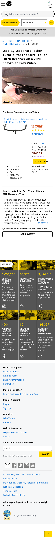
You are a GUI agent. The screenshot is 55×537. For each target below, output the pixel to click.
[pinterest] (20, 465)
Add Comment (27, 234)
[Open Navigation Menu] (3, 3)
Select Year (28, 22)
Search (6, 436)
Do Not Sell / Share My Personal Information (25, 482)
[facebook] (14, 465)
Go (51, 23)
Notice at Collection (13, 486)
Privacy (5, 456)
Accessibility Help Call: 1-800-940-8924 (22, 474)
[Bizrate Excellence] (7, 515)
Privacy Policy (10, 478)
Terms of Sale (10, 490)
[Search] (6, 14)
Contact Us (8, 383)
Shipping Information (13, 379)
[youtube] (32, 465)
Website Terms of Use (14, 495)
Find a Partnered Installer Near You (20, 393)
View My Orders (11, 371)
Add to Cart (40, 162)
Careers (7, 422)
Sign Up (7, 408)
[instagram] (26, 465)
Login (6, 404)
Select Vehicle (9, 22)
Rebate (40, 156)
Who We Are (9, 418)
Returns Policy (10, 375)
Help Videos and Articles (15, 432)
